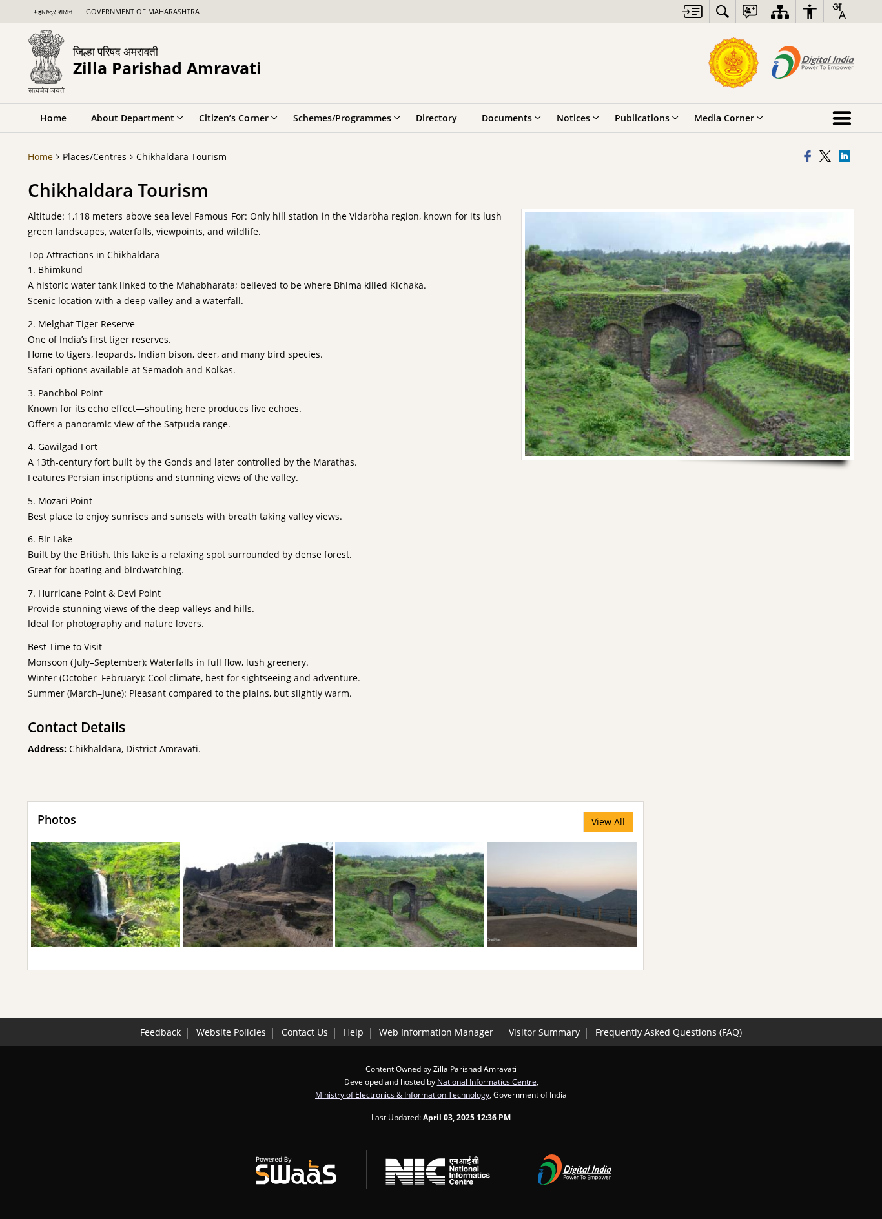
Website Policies (231, 1032)
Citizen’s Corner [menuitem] (234, 118)
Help (354, 1032)
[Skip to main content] (692, 11)
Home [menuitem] (53, 118)
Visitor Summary (544, 1032)
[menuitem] (722, 11)
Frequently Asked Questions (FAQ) (668, 1032)
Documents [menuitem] (507, 118)
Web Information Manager (436, 1032)
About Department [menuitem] (132, 118)
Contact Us (305, 1032)
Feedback (160, 1032)
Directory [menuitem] (436, 118)
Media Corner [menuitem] (724, 118)
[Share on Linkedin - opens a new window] (846, 157)
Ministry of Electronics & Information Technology (402, 1094)
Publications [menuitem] (642, 118)
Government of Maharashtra (143, 11)
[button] (105, 894)
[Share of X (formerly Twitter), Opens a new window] (827, 157)
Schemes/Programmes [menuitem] (342, 118)
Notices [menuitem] (573, 118)
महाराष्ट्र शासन (53, 11)
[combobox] (839, 11)
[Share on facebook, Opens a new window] (809, 157)
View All (608, 821)
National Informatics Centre (487, 1081)
